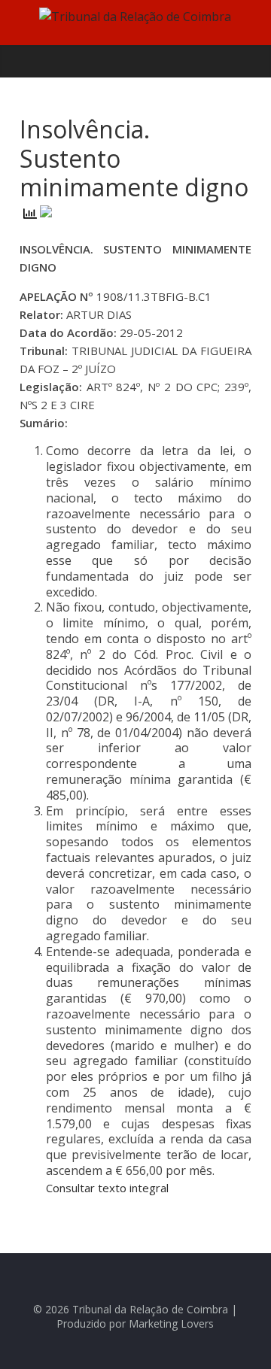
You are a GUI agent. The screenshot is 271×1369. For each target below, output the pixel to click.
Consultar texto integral (107, 1187)
